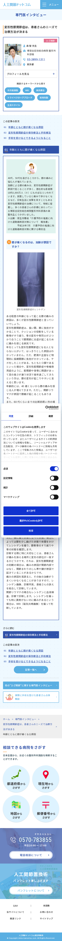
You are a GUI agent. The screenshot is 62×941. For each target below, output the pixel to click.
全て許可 (31, 510)
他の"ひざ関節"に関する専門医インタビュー (28, 685)
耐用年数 (44, 97)
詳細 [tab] (31, 416)
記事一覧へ (31, 669)
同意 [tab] (11, 416)
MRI (27, 90)
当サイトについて (15, 911)
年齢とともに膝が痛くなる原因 (25, 127)
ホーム (6, 719)
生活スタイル (13, 105)
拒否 (31, 530)
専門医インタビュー (25, 719)
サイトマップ (46, 918)
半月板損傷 (12, 90)
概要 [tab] (51, 416)
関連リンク (15, 918)
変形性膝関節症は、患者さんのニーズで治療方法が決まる (27, 726)
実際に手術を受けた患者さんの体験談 (32, 697)
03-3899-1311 (36, 59)
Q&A (15, 905)
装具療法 (40, 90)
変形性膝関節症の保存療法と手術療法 (29, 132)
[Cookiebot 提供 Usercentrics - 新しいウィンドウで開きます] (45, 408)
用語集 (46, 905)
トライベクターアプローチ (19, 97)
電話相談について (31, 855)
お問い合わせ (46, 911)
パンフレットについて (30, 890)
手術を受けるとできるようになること (29, 138)
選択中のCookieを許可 (31, 520)
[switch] (54, 478)
